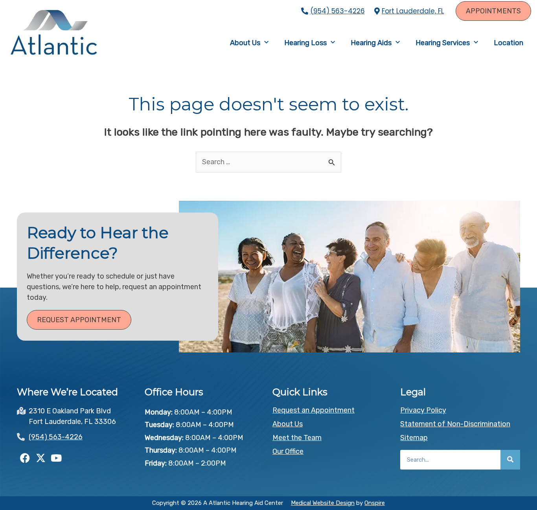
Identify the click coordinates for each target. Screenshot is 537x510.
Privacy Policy (423, 410)
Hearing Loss (305, 43)
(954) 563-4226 (337, 11)
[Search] (510, 460)
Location (508, 43)
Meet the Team (297, 438)
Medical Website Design (323, 502)
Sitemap (414, 438)
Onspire (374, 502)
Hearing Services (443, 43)
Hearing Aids (371, 43)
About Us (245, 43)
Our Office (287, 451)
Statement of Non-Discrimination (455, 424)
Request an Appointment (313, 410)
